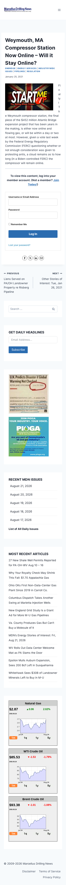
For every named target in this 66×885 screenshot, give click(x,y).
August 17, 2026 (21, 520)
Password (14, 209)
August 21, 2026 (21, 486)
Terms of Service (50, 871)
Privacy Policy (52, 877)
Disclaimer (29, 871)
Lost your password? (19, 245)
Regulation (33, 71)
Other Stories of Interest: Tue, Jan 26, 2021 (51, 280)
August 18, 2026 (21, 511)
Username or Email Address (23, 197)
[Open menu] (59, 9)
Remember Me (19, 224)
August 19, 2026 (21, 503)
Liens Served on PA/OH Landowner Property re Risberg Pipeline (16, 282)
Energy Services (27, 68)
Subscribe (18, 349)
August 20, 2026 (21, 494)
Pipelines (19, 71)
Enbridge (10, 68)
